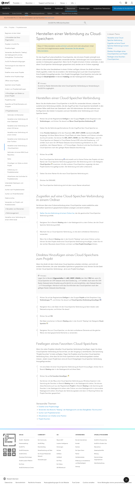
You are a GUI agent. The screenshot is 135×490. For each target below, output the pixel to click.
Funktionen (59, 8)
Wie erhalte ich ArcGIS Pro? (123, 8)
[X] (9, 450)
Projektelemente (21, 27)
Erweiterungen (84, 8)
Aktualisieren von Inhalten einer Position (52, 416)
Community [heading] (41, 434)
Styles (9, 159)
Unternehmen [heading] (79, 434)
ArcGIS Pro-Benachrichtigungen (15, 61)
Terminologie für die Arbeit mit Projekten (15, 67)
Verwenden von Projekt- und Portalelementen (14, 203)
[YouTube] (14, 454)
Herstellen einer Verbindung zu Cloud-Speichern (17, 147)
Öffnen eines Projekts (11, 81)
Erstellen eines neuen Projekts (14, 72)
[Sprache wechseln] (126, 3)
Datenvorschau (9, 198)
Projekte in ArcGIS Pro (12, 44)
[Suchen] (120, 3)
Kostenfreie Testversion (102, 8)
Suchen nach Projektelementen (15, 190)
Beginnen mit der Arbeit (12, 33)
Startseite (5, 13)
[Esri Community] (5, 454)
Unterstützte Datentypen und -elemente (14, 184)
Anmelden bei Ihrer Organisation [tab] (12, 39)
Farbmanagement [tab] (13, 213)
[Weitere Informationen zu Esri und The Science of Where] (9, 440)
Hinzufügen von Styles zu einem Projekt (17, 164)
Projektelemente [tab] (12, 111)
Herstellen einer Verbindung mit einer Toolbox (17, 140)
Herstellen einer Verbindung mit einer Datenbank (17, 120)
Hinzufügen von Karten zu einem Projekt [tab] (14, 94)
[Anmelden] (132, 2)
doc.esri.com (49, 18)
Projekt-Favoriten (10, 100)
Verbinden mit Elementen (15, 115)
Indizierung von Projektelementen (12, 171)
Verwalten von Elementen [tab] (15, 209)
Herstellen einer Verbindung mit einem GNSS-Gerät (15, 218)
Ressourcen (71, 8)
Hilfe (26, 13)
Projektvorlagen (10, 48)
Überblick (47, 8)
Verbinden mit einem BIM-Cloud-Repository (17, 153)
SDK (57, 13)
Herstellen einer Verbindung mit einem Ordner (17, 134)
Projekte (11, 27)
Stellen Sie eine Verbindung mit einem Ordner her (57, 213)
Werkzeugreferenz (37, 13)
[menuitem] (27, 440)
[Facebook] (5, 450)
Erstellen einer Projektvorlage (14, 76)
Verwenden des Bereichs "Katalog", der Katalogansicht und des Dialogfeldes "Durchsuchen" (16, 55)
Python (50, 13)
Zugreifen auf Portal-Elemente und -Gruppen (16, 105)
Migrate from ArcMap (69, 13)
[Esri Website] (5, 2)
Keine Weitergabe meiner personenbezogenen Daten (115, 482)
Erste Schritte (17, 13)
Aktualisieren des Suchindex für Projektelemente (17, 178)
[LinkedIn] (14, 450)
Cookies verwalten (88, 482)
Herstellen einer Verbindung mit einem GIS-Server (17, 127)
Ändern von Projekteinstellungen (15, 89)
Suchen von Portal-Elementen (14, 194)
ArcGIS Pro (6, 8)
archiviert (63, 46)
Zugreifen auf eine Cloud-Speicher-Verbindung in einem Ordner (118, 45)
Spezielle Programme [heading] (101, 434)
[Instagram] (9, 454)
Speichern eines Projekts (13, 85)
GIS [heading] (58, 434)
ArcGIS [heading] (21, 434)
